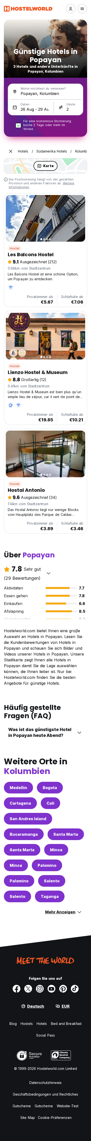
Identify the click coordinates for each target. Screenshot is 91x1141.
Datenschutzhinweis (45, 1083)
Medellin (18, 787)
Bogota (50, 787)
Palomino (47, 865)
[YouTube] (51, 989)
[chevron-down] (48, 573)
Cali (50, 803)
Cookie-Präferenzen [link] (55, 1117)
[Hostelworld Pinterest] (63, 989)
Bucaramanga (24, 834)
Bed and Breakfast (66, 1024)
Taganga (50, 896)
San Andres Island (28, 818)
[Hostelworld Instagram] (40, 989)
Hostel (14, 248)
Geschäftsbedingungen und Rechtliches (45, 1094)
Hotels (42, 1024)
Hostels (27, 1024)
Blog (13, 1024)
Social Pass (45, 1035)
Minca (56, 849)
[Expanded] (11, 151)
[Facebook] (16, 989)
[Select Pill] (70, 9)
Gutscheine (22, 1106)
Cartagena (20, 803)
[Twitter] (28, 989)
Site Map (27, 1117)
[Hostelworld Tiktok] (75, 989)
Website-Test (67, 1106)
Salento (51, 880)
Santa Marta (65, 834)
